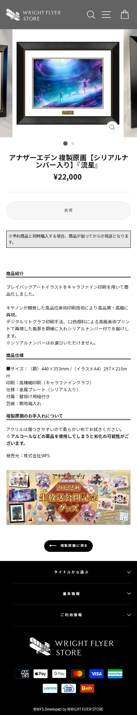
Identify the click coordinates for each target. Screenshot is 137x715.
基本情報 (71, 593)
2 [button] (73, 144)
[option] (68, 83)
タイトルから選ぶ (71, 571)
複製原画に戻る (73, 545)
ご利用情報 (72, 614)
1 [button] (65, 143)
